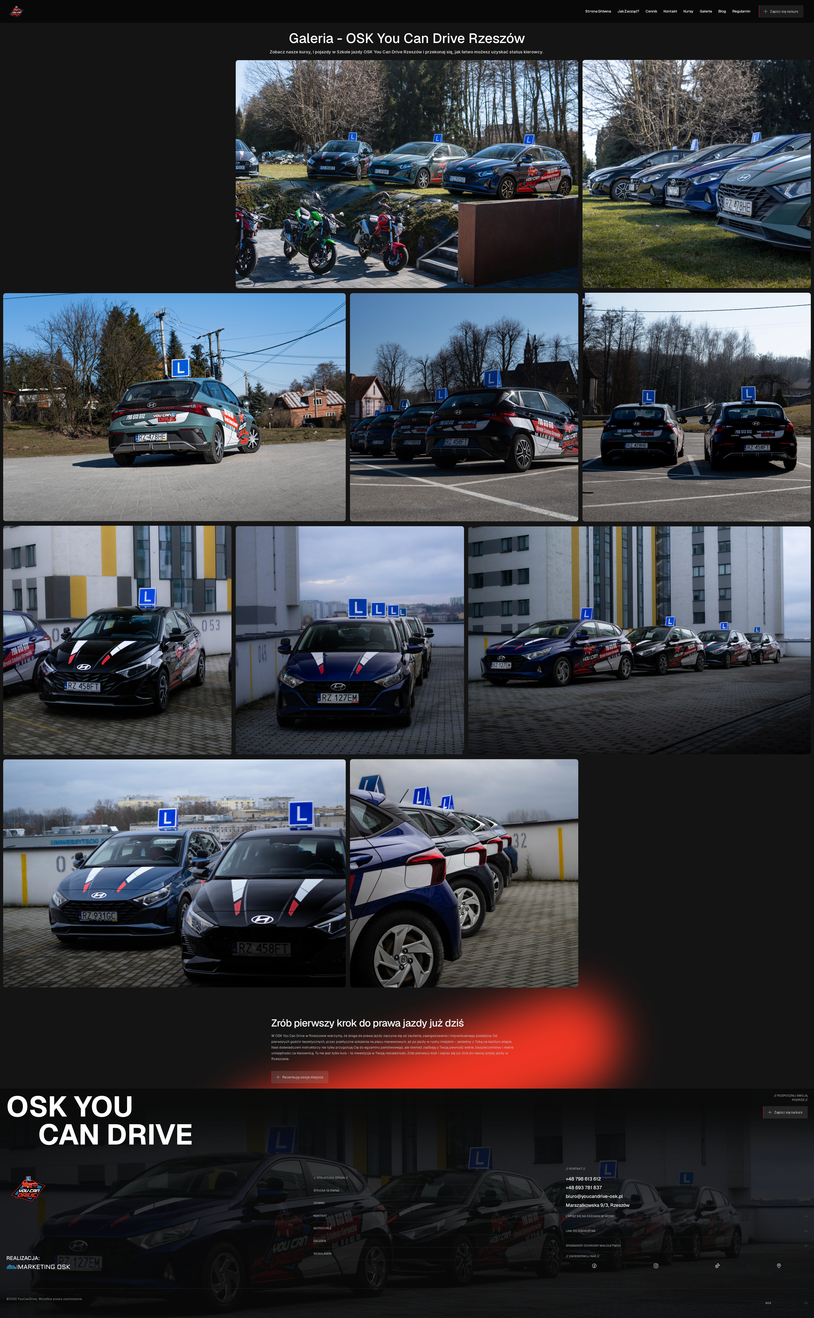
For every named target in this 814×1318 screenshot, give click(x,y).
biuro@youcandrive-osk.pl (594, 1196)
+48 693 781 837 (584, 1187)
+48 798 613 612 (583, 1179)
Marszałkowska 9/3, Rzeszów (598, 1205)
